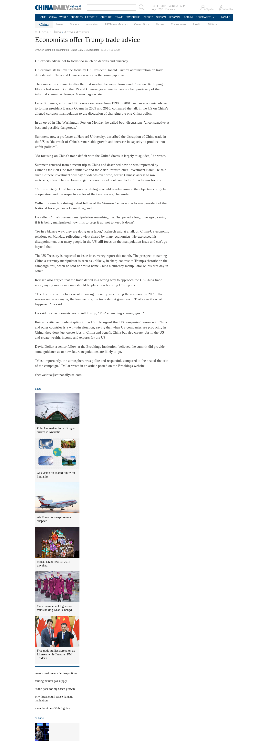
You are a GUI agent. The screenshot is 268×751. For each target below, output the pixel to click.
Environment (179, 24)
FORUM (188, 17)
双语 (161, 9)
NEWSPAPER (203, 17)
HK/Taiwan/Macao (116, 24)
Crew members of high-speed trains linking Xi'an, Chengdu (55, 608)
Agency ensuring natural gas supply (45, 681)
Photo (38, 388)
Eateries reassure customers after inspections (50, 673)
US (153, 6)
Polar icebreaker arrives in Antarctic (56, 430)
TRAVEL (119, 17)
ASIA (182, 6)
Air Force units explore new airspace (54, 519)
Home (43, 32)
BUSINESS (77, 17)
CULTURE (106, 17)
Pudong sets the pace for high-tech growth (49, 688)
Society (74, 24)
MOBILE (225, 17)
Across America (76, 32)
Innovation (92, 24)
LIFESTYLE (91, 17)
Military (212, 24)
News (59, 24)
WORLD (63, 17)
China (56, 32)
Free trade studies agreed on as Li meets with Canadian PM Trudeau (56, 654)
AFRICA (173, 6)
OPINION (161, 17)
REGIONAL (175, 17)
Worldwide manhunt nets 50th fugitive (46, 708)
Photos (160, 24)
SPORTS (148, 17)
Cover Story (141, 24)
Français (170, 9)
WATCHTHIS (133, 17)
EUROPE (162, 6)
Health (197, 24)
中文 (154, 9)
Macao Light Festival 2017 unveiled (53, 563)
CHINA (53, 17)
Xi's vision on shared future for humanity (56, 474)
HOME (42, 17)
